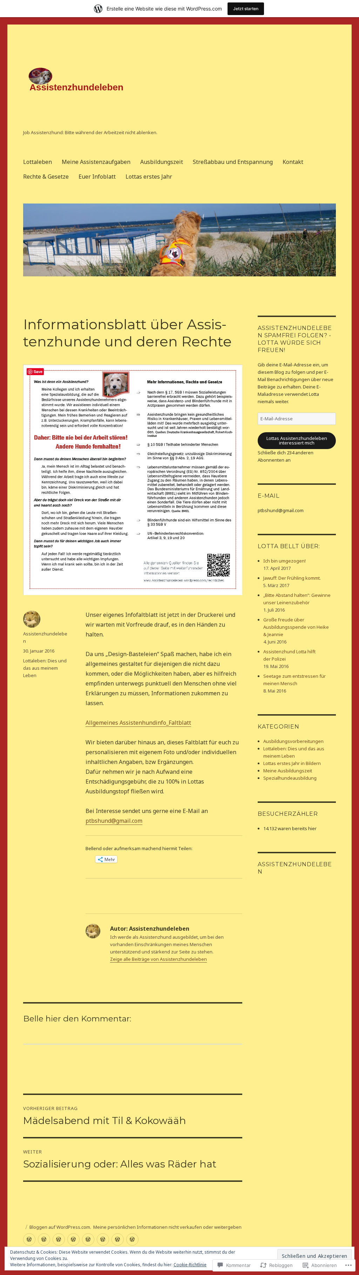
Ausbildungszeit (161, 162)
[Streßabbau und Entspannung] (73, 1239)
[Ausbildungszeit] (59, 1239)
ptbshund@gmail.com (114, 821)
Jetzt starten (245, 8)
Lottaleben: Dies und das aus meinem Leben (45, 667)
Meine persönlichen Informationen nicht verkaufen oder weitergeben (167, 1227)
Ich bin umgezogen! (284, 561)
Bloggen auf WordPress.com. (60, 1227)
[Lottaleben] (29, 1239)
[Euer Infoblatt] (117, 1239)
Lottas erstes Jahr (149, 176)
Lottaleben (37, 162)
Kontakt (293, 162)
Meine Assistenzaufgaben (96, 162)
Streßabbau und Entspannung (233, 162)
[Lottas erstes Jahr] (132, 1239)
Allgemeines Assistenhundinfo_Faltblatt (138, 722)
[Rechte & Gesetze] (103, 1239)
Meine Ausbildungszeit (287, 770)
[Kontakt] (88, 1239)
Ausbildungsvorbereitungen (293, 741)
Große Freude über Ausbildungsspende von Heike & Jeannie (296, 627)
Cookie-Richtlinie (190, 1265)
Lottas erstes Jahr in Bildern (292, 763)
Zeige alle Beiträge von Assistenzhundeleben (158, 959)
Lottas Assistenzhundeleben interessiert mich (296, 440)
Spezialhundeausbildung (290, 778)
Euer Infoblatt (97, 176)
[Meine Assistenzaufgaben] (44, 1239)
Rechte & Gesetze (46, 176)
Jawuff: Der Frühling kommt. (292, 578)
